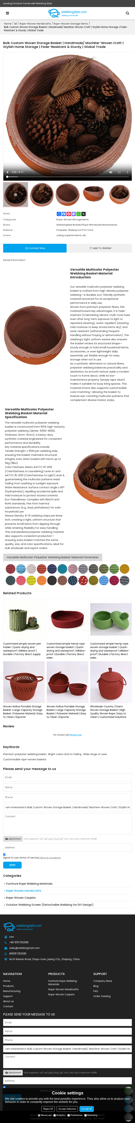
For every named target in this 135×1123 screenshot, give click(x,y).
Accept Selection (67, 1109)
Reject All (48, 1109)
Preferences (76, 1115)
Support (8, 996)
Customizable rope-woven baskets (24, 759)
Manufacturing (11, 991)
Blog (95, 986)
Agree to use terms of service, (32, 857)
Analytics (61, 1115)
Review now (75, 734)
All (15, 23)
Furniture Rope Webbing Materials (62, 982)
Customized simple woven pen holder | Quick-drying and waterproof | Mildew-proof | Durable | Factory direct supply (22, 649)
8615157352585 (17, 953)
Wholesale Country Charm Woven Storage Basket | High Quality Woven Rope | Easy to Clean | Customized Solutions (108, 712)
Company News (102, 981)
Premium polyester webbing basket (25, 754)
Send (12, 865)
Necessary (46, 1115)
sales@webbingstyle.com (24, 948)
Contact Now (37, 248)
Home (7, 23)
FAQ (95, 991)
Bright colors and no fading (64, 754)
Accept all (87, 1109)
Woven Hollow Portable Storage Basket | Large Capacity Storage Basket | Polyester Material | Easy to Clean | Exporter (23, 712)
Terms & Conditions (50, 857)
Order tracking (102, 996)
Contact (8, 1006)
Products (8, 986)
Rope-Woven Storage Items (71, 23)
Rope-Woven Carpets (61, 994)
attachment (14, 838)
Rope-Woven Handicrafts (35, 23)
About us (8, 1001)
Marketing (92, 1115)
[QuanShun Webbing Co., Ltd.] (67, 13)
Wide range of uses (95, 754)
